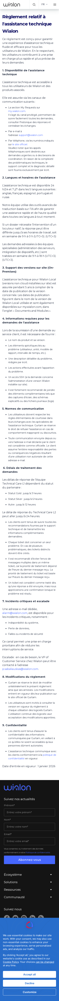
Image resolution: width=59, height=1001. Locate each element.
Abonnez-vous (29, 860)
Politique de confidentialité (38, 852)
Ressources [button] (12, 890)
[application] (29, 959)
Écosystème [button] (13, 874)
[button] (34, 4)
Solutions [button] (11, 882)
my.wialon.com (16, 111)
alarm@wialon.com (14, 613)
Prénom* (9, 805)
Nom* (7, 819)
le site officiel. (20, 144)
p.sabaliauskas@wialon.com (20, 669)
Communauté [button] (14, 897)
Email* (7, 834)
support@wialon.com (31, 135)
